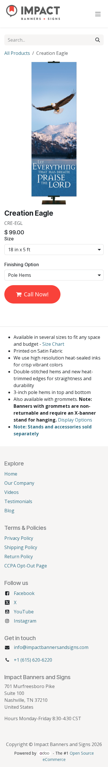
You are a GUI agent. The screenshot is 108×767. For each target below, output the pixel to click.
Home (10, 474)
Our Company (19, 483)
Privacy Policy (18, 538)
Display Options (75, 420)
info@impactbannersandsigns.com (51, 647)
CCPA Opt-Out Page (25, 566)
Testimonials (18, 501)
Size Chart (53, 344)
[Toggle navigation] (98, 14)
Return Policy (18, 556)
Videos (11, 492)
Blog (9, 510)
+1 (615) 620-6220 (33, 660)
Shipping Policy (20, 547)
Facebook (24, 593)
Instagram (25, 621)
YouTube (24, 611)
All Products (17, 53)
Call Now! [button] (36, 294)
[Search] (98, 39)
